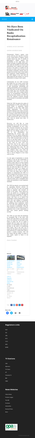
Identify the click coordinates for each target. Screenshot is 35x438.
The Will (7, 400)
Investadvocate (25, 435)
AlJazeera (7, 366)
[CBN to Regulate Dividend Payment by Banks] (12, 287)
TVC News (7, 369)
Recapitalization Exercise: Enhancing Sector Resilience (11, 264)
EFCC (6, 338)
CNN (6, 363)
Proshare (7, 403)
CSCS (6, 341)
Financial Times (9, 409)
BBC (6, 378)
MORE (6, 347)
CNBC (6, 381)
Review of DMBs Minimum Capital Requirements (20, 264)
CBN (6, 335)
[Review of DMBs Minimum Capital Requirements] (21, 257)
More (6, 412)
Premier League (9, 397)
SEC (6, 332)
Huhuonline (8, 406)
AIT (6, 372)
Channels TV (8, 375)
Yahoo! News (8, 394)
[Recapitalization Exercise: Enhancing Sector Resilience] (11, 257)
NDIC (6, 344)
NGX (6, 329)
